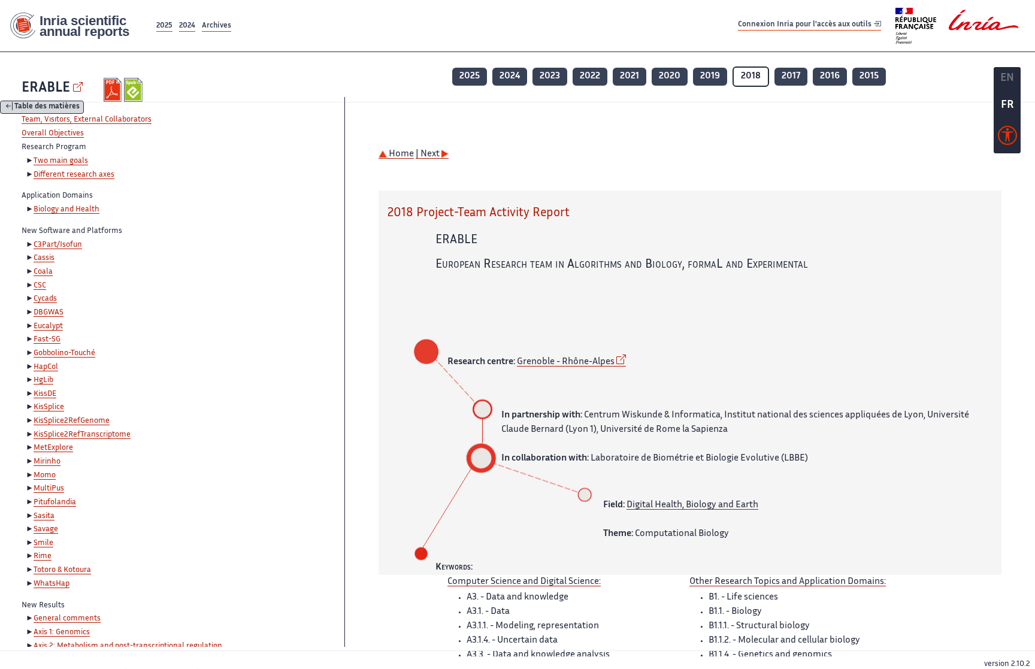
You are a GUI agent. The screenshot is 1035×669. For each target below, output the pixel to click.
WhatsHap (51, 584)
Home (400, 154)
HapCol (46, 367)
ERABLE (46, 88)
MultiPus (49, 488)
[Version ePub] (134, 90)
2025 (164, 26)
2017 (791, 76)
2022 (590, 76)
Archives (216, 26)
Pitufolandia (55, 502)
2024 (187, 26)
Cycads (45, 298)
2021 (629, 76)
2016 (830, 76)
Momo (45, 475)
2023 (550, 76)
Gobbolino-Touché (64, 353)
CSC (40, 285)
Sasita (44, 516)
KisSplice (49, 407)
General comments (67, 618)
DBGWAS (48, 312)
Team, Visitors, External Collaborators (87, 119)
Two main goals (61, 161)
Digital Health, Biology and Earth (692, 505)
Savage (46, 529)
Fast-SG (47, 339)
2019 (710, 76)
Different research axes (74, 174)
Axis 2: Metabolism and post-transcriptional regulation (128, 646)
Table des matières (47, 107)
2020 (669, 76)
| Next (428, 154)
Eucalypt (48, 326)
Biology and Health (66, 209)
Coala (43, 272)
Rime (43, 556)
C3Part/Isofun (58, 245)
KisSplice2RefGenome (72, 421)
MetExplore (53, 448)
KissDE (45, 394)
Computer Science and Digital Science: (524, 582)
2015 (869, 76)
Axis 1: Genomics (62, 632)
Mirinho (47, 461)
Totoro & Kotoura (62, 570)
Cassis (44, 258)
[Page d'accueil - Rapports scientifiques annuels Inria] (77, 26)
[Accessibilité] (1007, 138)
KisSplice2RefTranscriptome (82, 434)
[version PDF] (114, 90)
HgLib (43, 380)
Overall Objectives (53, 133)
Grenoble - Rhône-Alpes (566, 362)
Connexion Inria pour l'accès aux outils (805, 25)
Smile (43, 543)
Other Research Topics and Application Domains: (787, 582)
